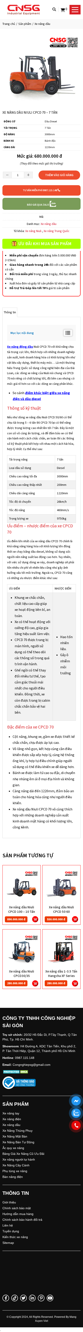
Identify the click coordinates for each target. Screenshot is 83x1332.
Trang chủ (8, 24)
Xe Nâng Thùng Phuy (17, 1130)
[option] (41, 69)
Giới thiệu (9, 1202)
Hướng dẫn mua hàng (17, 1214)
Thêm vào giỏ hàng (59, 175)
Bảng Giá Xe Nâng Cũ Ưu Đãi (23, 1153)
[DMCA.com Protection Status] (16, 1072)
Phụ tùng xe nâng (14, 1171)
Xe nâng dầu (42, 24)
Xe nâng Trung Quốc (56, 231)
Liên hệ (7, 1225)
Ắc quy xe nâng (13, 1148)
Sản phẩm (24, 24)
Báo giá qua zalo (38, 204)
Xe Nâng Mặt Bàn (14, 1136)
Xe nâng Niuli (33, 231)
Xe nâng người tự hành (18, 1159)
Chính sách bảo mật (16, 1208)
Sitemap (8, 1243)
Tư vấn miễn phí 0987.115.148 (40, 190)
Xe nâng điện (11, 1119)
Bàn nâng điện (12, 1177)
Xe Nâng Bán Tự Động (18, 1142)
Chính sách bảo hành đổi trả (22, 1219)
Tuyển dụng (10, 1231)
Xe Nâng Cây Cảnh (15, 1165)
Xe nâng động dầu (20, 347)
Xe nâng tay (10, 1113)
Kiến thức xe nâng (15, 1237)
